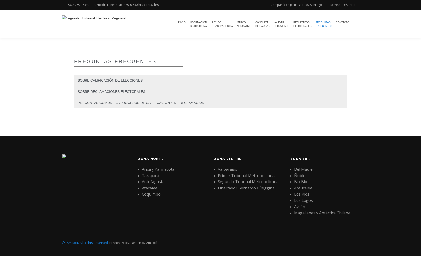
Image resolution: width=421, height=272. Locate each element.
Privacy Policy (119, 242)
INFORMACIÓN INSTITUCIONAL (199, 24)
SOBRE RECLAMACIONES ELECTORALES (111, 92)
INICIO (182, 22)
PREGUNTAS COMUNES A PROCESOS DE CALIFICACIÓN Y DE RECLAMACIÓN (141, 103)
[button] (210, 80)
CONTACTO (342, 22)
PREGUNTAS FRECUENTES (324, 24)
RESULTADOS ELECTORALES (302, 24)
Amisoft (151, 242)
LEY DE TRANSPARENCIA (222, 24)
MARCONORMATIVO (244, 24)
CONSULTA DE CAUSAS (262, 24)
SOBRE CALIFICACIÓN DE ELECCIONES (110, 80)
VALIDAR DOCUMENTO (281, 24)
